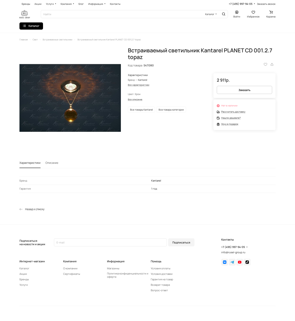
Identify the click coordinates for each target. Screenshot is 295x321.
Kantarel (156, 180)
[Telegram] (232, 262)
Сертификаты (71, 274)
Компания (69, 261)
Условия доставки (162, 274)
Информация (115, 261)
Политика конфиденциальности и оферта (127, 275)
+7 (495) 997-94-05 (240, 3)
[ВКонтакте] (224, 262)
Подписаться (181, 242)
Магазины (113, 268)
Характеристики (29, 163)
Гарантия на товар (162, 279)
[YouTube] (239, 262)
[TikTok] (247, 262)
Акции (23, 274)
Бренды (24, 279)
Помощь (156, 261)
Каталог (24, 268)
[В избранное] (265, 64)
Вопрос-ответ (159, 290)
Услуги (23, 285)
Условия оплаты (160, 268)
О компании (70, 268)
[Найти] (223, 14)
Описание (51, 163)
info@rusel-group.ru (233, 252)
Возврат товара (160, 285)
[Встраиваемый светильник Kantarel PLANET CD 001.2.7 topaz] (70, 98)
